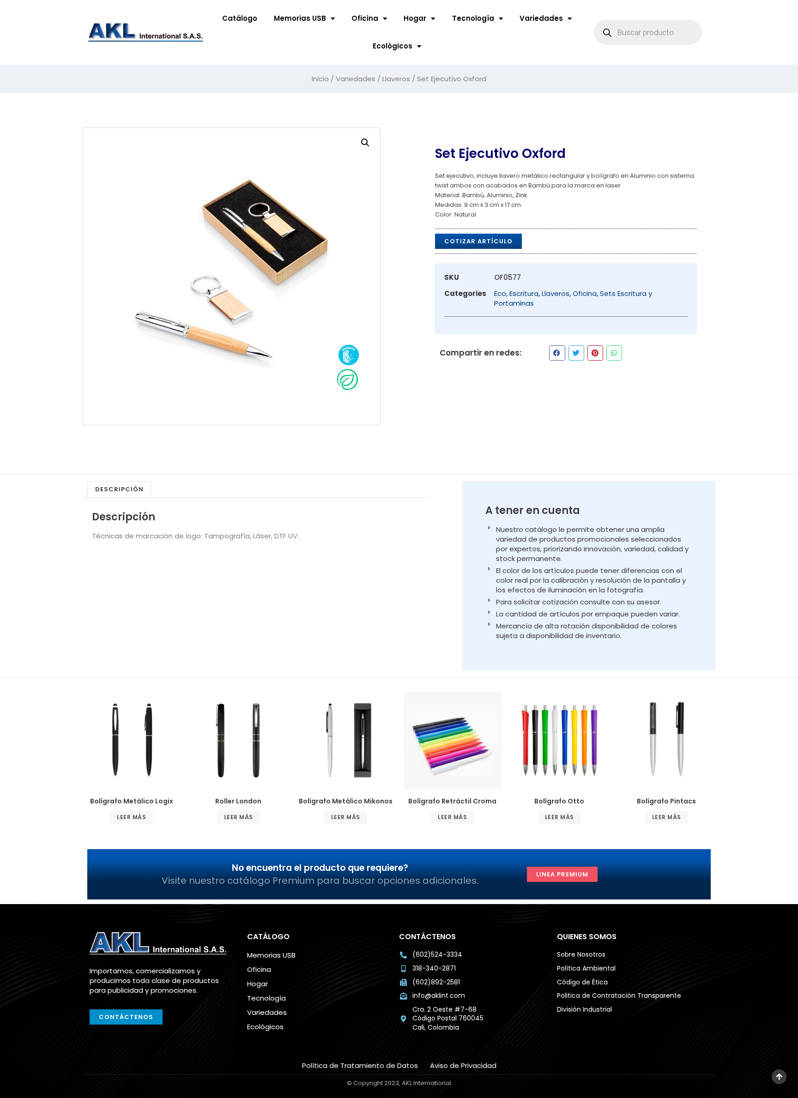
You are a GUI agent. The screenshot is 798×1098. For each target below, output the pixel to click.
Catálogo (239, 18)
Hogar (415, 18)
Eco (500, 293)
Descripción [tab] (119, 489)
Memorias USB (300, 18)
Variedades (541, 18)
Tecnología (473, 18)
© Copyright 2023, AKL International (693, 1089)
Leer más (131, 817)
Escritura (523, 293)
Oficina (364, 18)
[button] (365, 142)
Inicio (320, 79)
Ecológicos (392, 46)
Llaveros (396, 79)
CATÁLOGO (268, 936)
